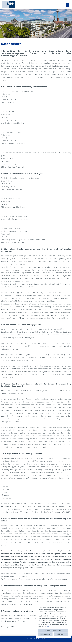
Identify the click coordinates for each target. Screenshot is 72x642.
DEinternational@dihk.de (16, 144)
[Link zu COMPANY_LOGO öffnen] (8, 4)
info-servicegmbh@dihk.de (16, 123)
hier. (48, 626)
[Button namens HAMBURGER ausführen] (67, 5)
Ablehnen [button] (61, 634)
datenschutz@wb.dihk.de (15, 167)
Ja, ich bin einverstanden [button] (53, 630)
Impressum (31, 639)
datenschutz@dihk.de (14, 189)
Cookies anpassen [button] (45, 634)
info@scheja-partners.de (15, 242)
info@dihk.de (11, 102)
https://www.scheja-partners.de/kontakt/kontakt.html (26, 240)
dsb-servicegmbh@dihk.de (15, 207)
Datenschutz (40, 639)
